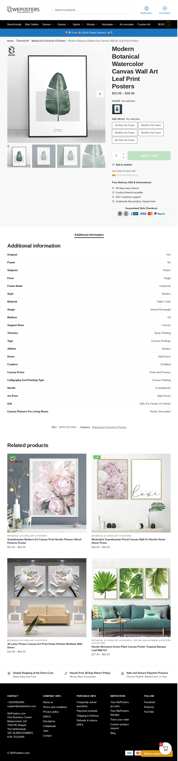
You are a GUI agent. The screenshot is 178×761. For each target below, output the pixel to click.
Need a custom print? (157, 753)
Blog (112, 733)
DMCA (47, 716)
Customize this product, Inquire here (136, 201)
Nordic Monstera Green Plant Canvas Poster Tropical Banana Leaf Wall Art (129, 648)
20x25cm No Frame (151, 125)
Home (10, 41)
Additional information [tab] (89, 234)
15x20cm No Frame (125, 125)
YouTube (149, 711)
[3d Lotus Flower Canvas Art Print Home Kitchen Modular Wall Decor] (46, 597)
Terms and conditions (55, 707)
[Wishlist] (81, 458)
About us (48, 702)
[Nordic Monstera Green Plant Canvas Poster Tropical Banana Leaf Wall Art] (131, 597)
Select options (46, 554)
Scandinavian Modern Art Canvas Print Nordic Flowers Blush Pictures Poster (44, 541)
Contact (47, 735)
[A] (117, 109)
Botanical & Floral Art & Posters (49, 41)
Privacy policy (51, 711)
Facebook (149, 702)
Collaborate (49, 726)
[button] (100, 94)
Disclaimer (49, 721)
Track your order (119, 719)
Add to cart (149, 155)
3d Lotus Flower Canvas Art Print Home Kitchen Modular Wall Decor (44, 645)
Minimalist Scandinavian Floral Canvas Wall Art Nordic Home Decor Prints (128, 541)
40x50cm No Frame (151, 132)
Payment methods (87, 710)
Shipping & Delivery (88, 715)
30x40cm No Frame (125, 132)
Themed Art (22, 41)
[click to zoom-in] (56, 94)
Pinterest (149, 707)
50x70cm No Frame (125, 140)
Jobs (45, 730)
